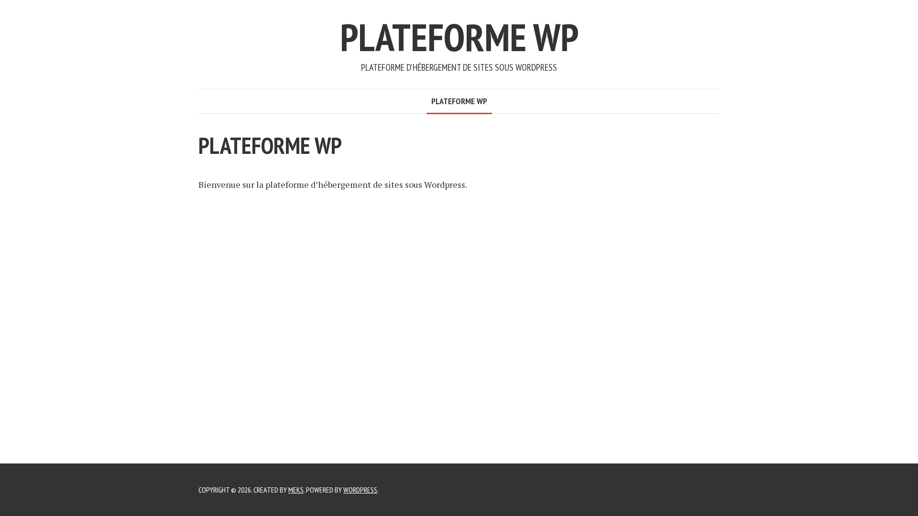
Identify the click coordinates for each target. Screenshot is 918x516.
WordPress (360, 489)
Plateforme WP (459, 37)
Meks (296, 489)
